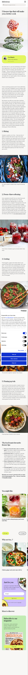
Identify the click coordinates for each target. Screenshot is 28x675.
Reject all (14, 363)
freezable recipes (7, 477)
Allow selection (14, 358)
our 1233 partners (9, 317)
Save (6, 533)
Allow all (14, 354)
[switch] (25, 337)
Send (23, 533)
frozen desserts (9, 476)
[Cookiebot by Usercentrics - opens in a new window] (21, 311)
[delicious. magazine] (6, 1)
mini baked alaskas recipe (19, 213)
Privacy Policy (19, 602)
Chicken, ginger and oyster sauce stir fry (12, 570)
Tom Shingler (11, 57)
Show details (21, 350)
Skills (9, 61)
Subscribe (14, 646)
